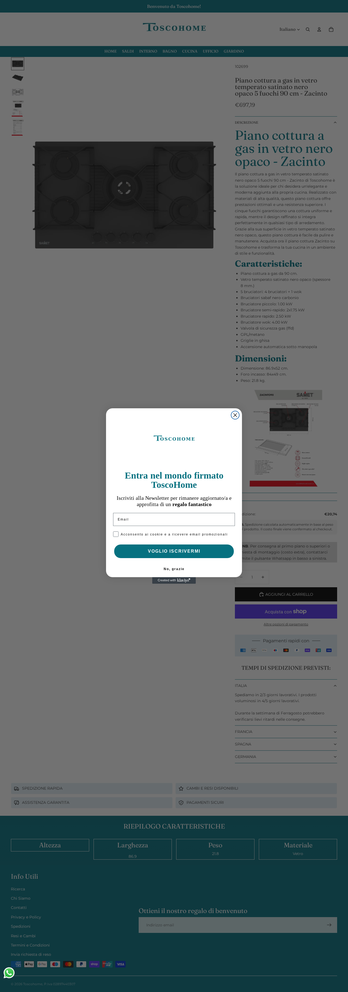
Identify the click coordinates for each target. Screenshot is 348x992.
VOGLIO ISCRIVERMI (174, 551)
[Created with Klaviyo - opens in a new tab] (174, 580)
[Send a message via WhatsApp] (9, 972)
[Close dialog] (235, 415)
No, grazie (174, 569)
